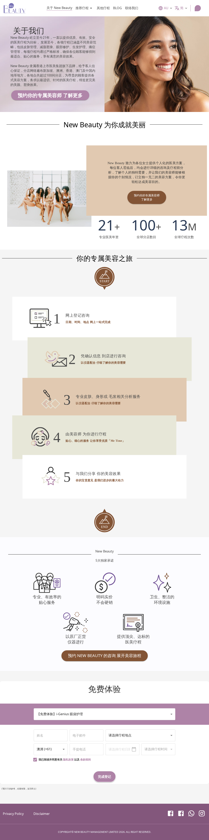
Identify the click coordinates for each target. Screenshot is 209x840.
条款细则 (85, 759)
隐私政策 (68, 759)
